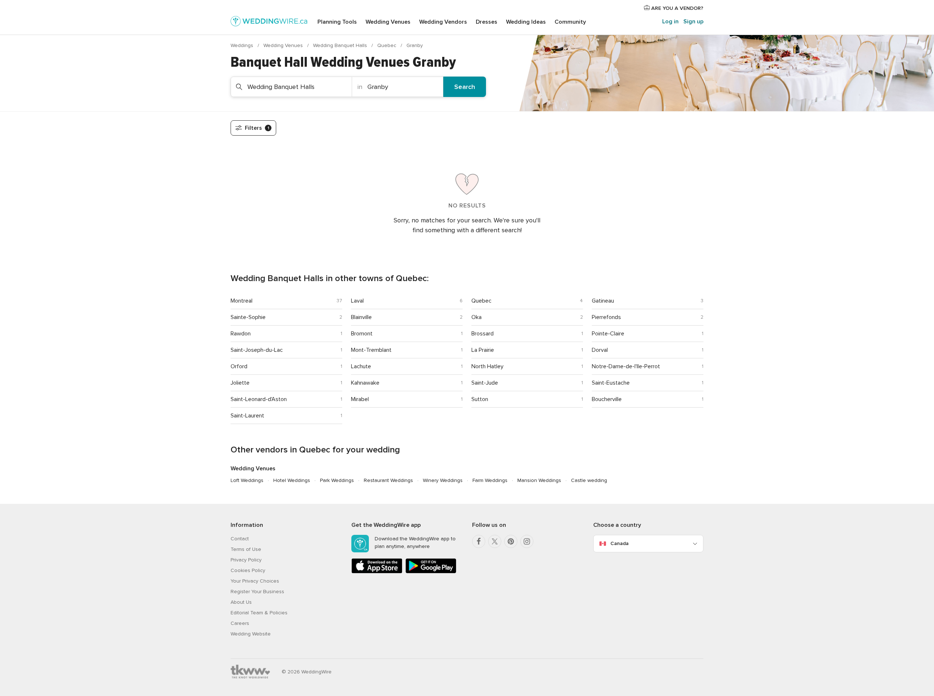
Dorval (600, 350)
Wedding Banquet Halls (340, 45)
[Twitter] (494, 541)
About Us (241, 602)
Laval (357, 300)
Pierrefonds (606, 317)
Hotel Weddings (291, 480)
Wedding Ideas (526, 22)
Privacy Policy (246, 560)
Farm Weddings (489, 480)
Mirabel (360, 399)
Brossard (482, 333)
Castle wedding (589, 480)
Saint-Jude (484, 382)
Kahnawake (365, 382)
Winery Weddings (443, 480)
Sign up (693, 21)
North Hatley (487, 366)
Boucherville (607, 399)
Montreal (241, 300)
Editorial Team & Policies (259, 613)
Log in (670, 21)
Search (464, 87)
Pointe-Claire (608, 333)
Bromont (362, 333)
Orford (239, 366)
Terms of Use (246, 549)
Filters (257, 128)
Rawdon (241, 333)
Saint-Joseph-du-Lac (257, 350)
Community (570, 22)
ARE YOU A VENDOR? (676, 8)
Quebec (387, 45)
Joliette (240, 382)
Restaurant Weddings (388, 480)
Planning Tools (337, 22)
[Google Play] (430, 572)
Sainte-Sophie (248, 317)
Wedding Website (251, 634)
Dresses (486, 22)
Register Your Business (257, 591)
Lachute (361, 366)
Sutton (479, 399)
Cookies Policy (248, 570)
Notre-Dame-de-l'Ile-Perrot (626, 366)
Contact (240, 539)
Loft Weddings (247, 480)
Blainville (361, 317)
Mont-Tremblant (371, 350)
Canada (619, 543)
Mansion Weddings (539, 480)
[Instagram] (526, 541)
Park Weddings (337, 480)
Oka (476, 317)
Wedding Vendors (443, 22)
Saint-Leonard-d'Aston (259, 399)
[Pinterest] (510, 541)
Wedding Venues (388, 22)
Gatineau (603, 300)
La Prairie (482, 350)
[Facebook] (478, 541)
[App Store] (376, 572)
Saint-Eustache (611, 382)
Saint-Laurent (247, 415)
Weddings (243, 45)
